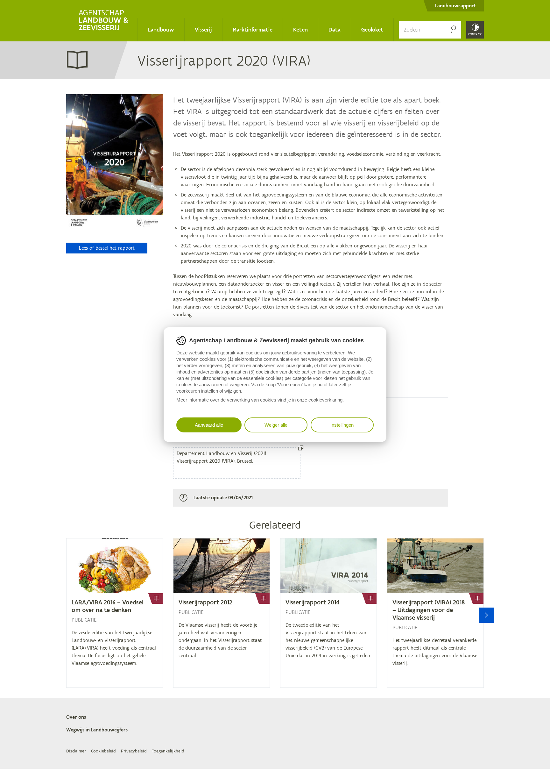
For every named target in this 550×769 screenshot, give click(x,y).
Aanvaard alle (209, 425)
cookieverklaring (325, 399)
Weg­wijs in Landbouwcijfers (97, 730)
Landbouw (161, 29)
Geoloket (372, 29)
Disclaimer (76, 751)
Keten (300, 29)
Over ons (76, 717)
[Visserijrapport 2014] (328, 612)
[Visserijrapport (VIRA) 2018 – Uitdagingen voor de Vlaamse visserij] (435, 612)
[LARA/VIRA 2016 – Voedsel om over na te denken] (115, 612)
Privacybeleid (134, 751)
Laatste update (210, 498)
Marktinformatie (252, 29)
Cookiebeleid (103, 751)
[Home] (104, 20)
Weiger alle (275, 425)
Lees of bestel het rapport (107, 248)
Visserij (203, 29)
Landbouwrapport (455, 6)
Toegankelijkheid (168, 751)
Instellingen (342, 425)
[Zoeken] (453, 30)
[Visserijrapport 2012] (221, 612)
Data (334, 29)
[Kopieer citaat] (300, 448)
